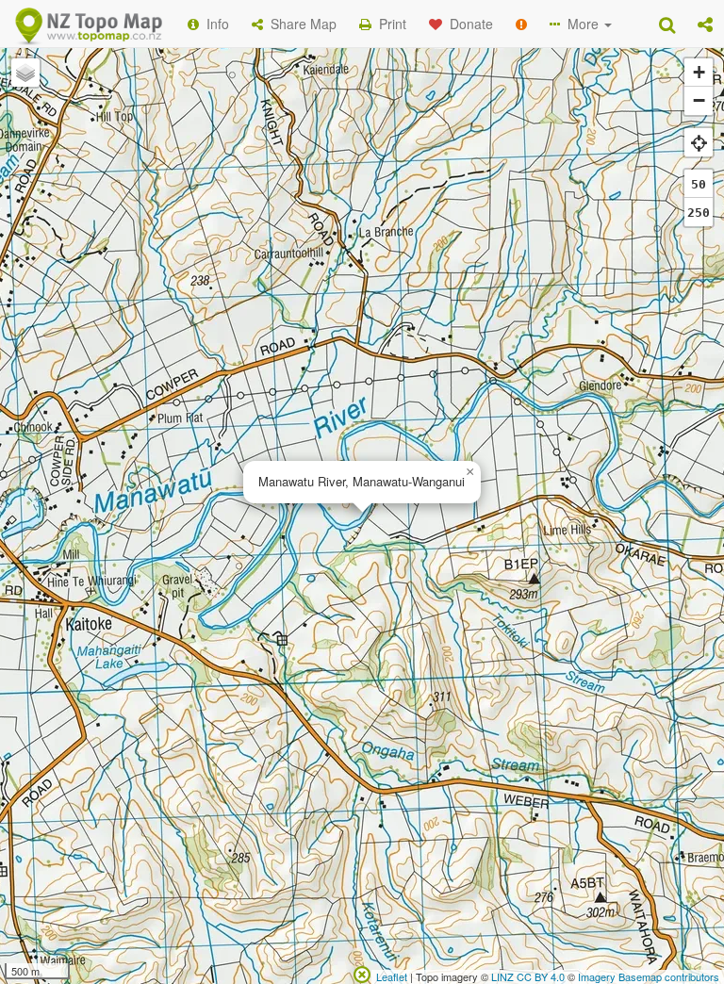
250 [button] (698, 212)
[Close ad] (362, 972)
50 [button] (698, 184)
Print (388, 23)
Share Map (300, 23)
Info (214, 23)
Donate (467, 23)
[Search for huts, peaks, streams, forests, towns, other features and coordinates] (667, 23)
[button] (705, 23)
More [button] (581, 23)
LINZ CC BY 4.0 (528, 976)
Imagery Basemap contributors (648, 976)
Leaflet (391, 976)
